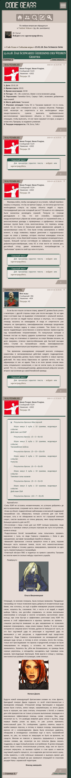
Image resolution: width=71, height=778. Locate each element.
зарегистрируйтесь (34, 35)
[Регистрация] (42, 17)
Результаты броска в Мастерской (28, 422)
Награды (23, 76)
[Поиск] (34, 17)
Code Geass (11, 47)
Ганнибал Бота (13, 289)
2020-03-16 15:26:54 (54, 181)
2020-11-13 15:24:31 (54, 398)
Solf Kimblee (12, 64)
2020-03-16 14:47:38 (54, 65)
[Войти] (49, 17)
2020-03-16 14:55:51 (54, 137)
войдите (49, 163)
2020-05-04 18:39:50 (54, 290)
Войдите (17, 35)
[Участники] (27, 17)
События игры (26, 47)
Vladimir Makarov (25, 28)
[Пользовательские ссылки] (63, 5)
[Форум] (19, 17)
